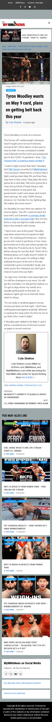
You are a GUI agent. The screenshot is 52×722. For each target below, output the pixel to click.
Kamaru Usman (16, 385)
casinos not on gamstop (14, 693)
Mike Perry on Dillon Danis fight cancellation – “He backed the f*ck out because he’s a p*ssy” (24, 645)
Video (44, 423)
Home (10, 2)
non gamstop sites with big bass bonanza (22, 683)
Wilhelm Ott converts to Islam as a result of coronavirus (25, 394)
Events (24, 462)
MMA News (20, 2)
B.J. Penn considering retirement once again (26, 402)
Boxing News (10, 423)
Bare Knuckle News (12, 462)
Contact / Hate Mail (35, 2)
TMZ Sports (14, 169)
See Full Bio (27, 377)
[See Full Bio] (34, 377)
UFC (40, 385)
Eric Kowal (10, 454)
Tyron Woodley (31, 385)
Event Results (23, 423)
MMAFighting (40, 169)
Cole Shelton (15, 122)
